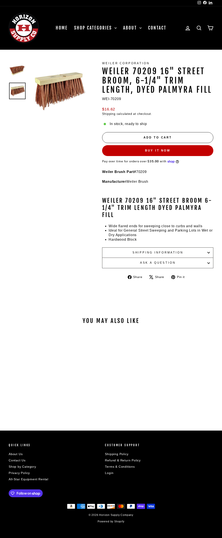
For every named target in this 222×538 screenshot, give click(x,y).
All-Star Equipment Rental (28, 479)
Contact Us (17, 460)
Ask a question (158, 262)
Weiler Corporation (125, 63)
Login (109, 473)
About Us (16, 454)
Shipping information (157, 252)
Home (62, 28)
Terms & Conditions (120, 466)
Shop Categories (93, 28)
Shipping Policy (116, 454)
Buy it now (157, 150)
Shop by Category (22, 466)
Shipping (108, 113)
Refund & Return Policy (123, 460)
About (130, 28)
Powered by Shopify (111, 521)
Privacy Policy (19, 473)
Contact (157, 28)
